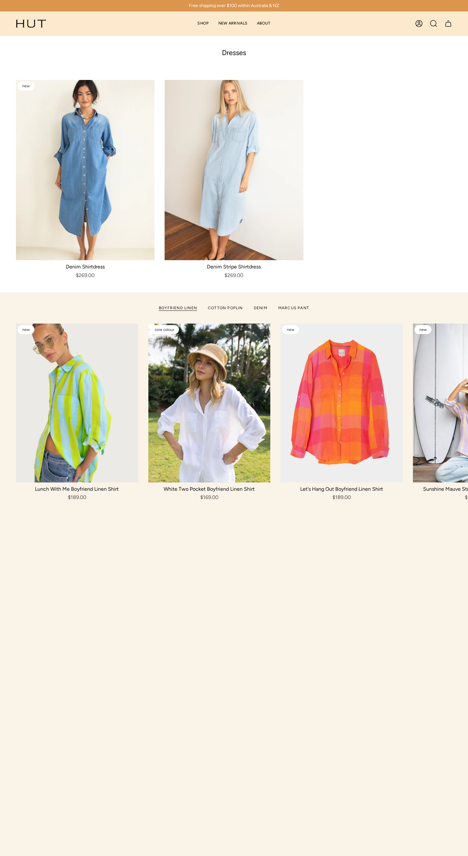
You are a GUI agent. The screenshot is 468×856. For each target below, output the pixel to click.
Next (458, 403)
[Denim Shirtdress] (85, 170)
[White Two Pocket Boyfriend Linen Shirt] (209, 403)
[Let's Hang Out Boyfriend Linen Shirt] (341, 403)
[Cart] (448, 23)
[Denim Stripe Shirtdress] (234, 170)
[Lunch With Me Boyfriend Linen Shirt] (77, 403)
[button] (203, 23)
